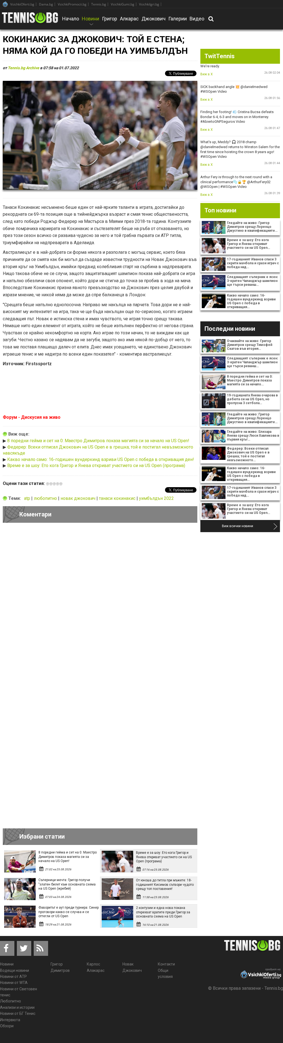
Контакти (166, 964)
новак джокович (78, 498)
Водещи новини (14, 970)
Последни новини (230, 328)
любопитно (46, 498)
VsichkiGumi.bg (122, 4)
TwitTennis (220, 56)
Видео (197, 19)
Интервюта (10, 1020)
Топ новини (220, 210)
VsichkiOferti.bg (22, 4)
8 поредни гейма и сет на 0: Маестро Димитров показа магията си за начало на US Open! (98, 440)
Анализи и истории (17, 1007)
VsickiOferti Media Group (5, 4)
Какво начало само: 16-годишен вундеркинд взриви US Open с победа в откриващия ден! (100, 459)
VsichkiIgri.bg (149, 4)
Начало (70, 19)
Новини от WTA (14, 982)
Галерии (177, 19)
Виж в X (206, 74)
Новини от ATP (13, 976)
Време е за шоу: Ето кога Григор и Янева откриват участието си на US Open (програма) (96, 465)
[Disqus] (100, 603)
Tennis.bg (98, 4)
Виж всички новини (237, 526)
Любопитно (10, 1001)
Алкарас (129, 19)
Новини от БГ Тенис (17, 1013)
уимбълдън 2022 (156, 498)
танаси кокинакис (118, 498)
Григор (109, 19)
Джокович (154, 19)
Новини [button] (90, 22)
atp (27, 498)
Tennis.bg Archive (23, 68)
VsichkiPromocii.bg (72, 4)
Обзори (7, 1026)
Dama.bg (46, 4)
